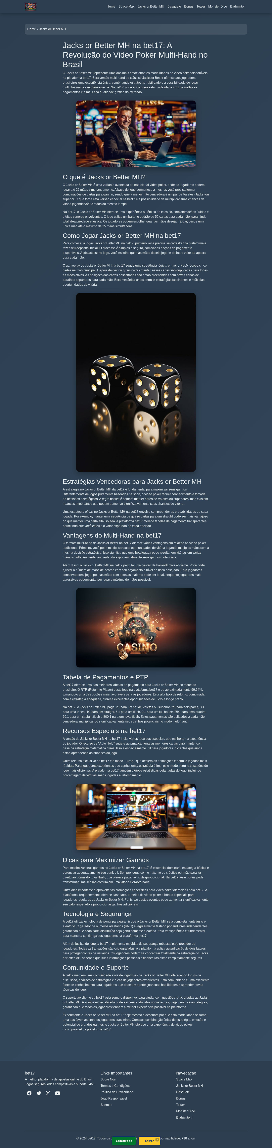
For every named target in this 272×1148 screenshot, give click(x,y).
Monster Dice (217, 6)
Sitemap (106, 1104)
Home (111, 6)
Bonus (188, 6)
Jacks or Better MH (151, 6)
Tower (201, 6)
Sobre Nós (108, 1079)
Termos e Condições (115, 1085)
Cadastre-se (124, 1141)
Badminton (238, 6)
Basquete (174, 6)
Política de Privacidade (117, 1092)
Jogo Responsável (114, 1098)
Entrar (149, 1141)
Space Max (126, 6)
